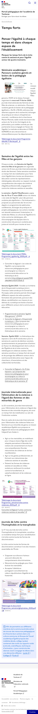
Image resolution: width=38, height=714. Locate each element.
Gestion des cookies (10, 706)
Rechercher (29, 3)
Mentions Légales (25, 699)
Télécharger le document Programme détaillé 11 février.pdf (16, 140)
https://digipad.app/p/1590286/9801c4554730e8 (19, 279)
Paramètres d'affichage (18, 702)
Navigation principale (35, 3)
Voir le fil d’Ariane (7, 21)
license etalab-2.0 (7, 711)
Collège (6, 655)
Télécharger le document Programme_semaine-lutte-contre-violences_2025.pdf (15, 502)
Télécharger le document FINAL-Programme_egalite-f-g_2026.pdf (15, 255)
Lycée (25, 653)
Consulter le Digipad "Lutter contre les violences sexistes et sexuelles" (16, 511)
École (14, 655)
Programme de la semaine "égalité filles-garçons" (18, 315)
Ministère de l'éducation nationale (20, 682)
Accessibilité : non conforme (10, 699)
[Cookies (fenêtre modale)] (32, 712)
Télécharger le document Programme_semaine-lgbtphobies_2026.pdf (19, 608)
